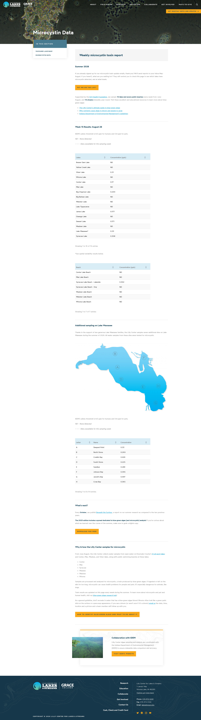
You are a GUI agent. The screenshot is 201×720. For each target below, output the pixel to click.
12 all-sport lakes (158, 554)
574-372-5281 (148, 699)
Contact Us (123, 704)
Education (135, 4)
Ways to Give (185, 4)
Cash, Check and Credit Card (115, 710)
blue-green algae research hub (105, 595)
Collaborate (150, 4)
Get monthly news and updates (182, 11)
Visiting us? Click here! (145, 693)
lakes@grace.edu (148, 705)
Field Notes (106, 4)
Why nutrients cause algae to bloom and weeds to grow (100, 111)
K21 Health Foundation (98, 97)
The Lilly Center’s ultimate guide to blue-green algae (99, 108)
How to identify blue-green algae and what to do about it (107, 614)
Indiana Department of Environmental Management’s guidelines (103, 114)
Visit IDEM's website (124, 654)
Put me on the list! (86, 87)
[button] (104, 157)
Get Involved (168, 4)
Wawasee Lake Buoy (44, 51)
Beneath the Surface (104, 512)
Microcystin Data (43, 55)
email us (152, 603)
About (93, 4)
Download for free (87, 531)
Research (121, 4)
